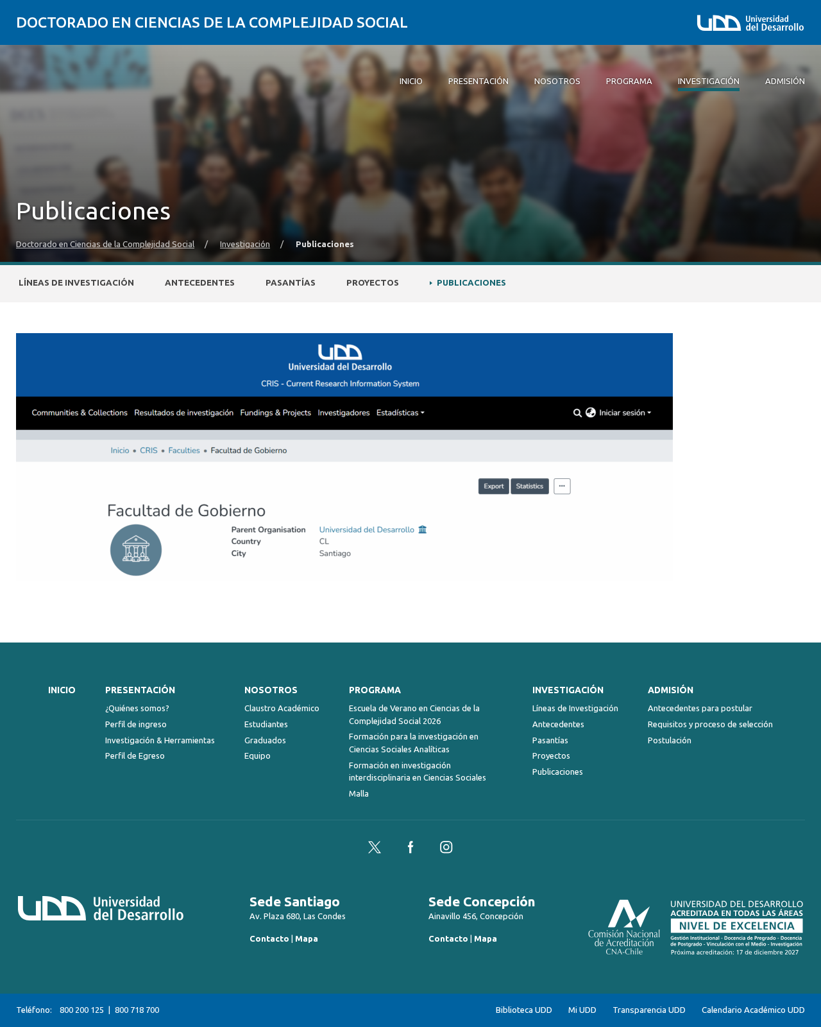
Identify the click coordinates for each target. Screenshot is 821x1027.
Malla (359, 793)
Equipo (257, 755)
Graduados (265, 740)
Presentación (140, 690)
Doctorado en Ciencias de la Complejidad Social (212, 22)
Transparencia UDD (649, 1010)
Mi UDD (582, 1010)
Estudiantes (266, 724)
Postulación (669, 740)
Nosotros (271, 690)
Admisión (670, 690)
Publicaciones (471, 283)
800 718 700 (137, 1009)
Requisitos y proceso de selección (710, 724)
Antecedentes (200, 283)
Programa (375, 690)
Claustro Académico (281, 707)
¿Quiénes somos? (137, 707)
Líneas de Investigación (76, 283)
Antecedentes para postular (700, 707)
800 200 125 (82, 1009)
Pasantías (291, 283)
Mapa (306, 938)
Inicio (62, 690)
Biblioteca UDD (524, 1010)
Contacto (269, 938)
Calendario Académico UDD (753, 1010)
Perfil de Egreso (135, 755)
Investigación (245, 244)
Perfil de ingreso (136, 724)
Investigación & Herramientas (160, 740)
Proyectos (372, 283)
